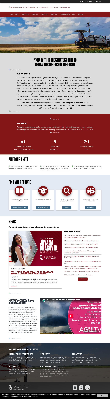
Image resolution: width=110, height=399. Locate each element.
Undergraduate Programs (19, 207)
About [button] (17, 14)
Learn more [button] (35, 396)
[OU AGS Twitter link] (88, 387)
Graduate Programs (43, 207)
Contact (81, 14)
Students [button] (44, 14)
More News (82, 279)
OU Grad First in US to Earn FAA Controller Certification (78, 275)
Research (67, 207)
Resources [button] (54, 14)
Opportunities (90, 207)
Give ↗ (74, 14)
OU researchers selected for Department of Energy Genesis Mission (81, 241)
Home (11, 14)
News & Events (65, 14)
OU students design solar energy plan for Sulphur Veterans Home (81, 244)
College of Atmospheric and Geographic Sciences (23, 386)
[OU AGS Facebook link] (75, 387)
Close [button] (102, 395)
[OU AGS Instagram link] (81, 387)
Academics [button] (25, 14)
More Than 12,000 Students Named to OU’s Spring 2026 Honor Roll (81, 271)
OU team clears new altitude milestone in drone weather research (81, 247)
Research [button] (35, 14)
